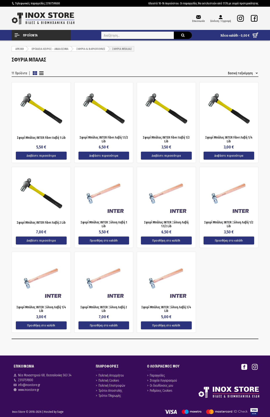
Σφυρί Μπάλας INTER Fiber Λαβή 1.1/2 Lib (104, 139)
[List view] (41, 73)
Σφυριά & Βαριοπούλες (90, 49)
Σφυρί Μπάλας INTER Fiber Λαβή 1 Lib (41, 138)
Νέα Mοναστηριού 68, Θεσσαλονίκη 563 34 (45, 375)
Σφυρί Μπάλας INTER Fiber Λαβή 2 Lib (41, 223)
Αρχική (19, 49)
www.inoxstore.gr (28, 390)
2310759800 (53, 3)
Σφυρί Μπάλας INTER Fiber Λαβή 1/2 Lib (166, 139)
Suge (60, 412)
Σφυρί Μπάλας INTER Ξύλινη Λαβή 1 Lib (104, 224)
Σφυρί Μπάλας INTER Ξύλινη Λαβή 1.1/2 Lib (166, 224)
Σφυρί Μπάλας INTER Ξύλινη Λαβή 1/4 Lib (41, 309)
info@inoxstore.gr (29, 385)
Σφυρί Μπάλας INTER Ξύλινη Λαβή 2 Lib (103, 309)
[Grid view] (35, 73)
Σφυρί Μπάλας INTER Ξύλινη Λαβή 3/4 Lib (166, 309)
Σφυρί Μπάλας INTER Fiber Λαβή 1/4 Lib (228, 139)
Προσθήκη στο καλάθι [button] (104, 240)
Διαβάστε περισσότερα (41, 156)
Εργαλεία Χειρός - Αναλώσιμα (50, 49)
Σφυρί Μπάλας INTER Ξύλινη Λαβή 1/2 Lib (228, 224)
